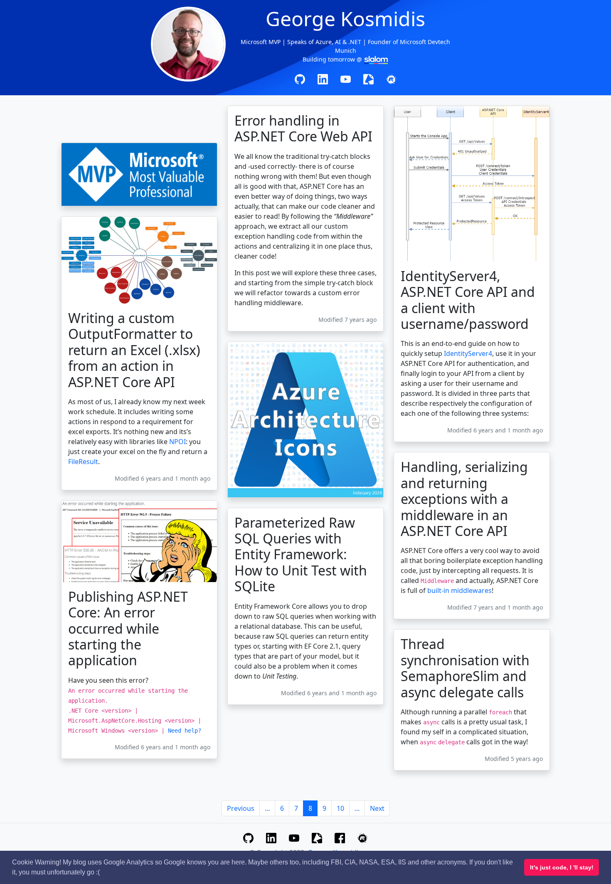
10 (340, 808)
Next (377, 808)
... (267, 808)
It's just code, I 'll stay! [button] (562, 867)
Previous (240, 808)
